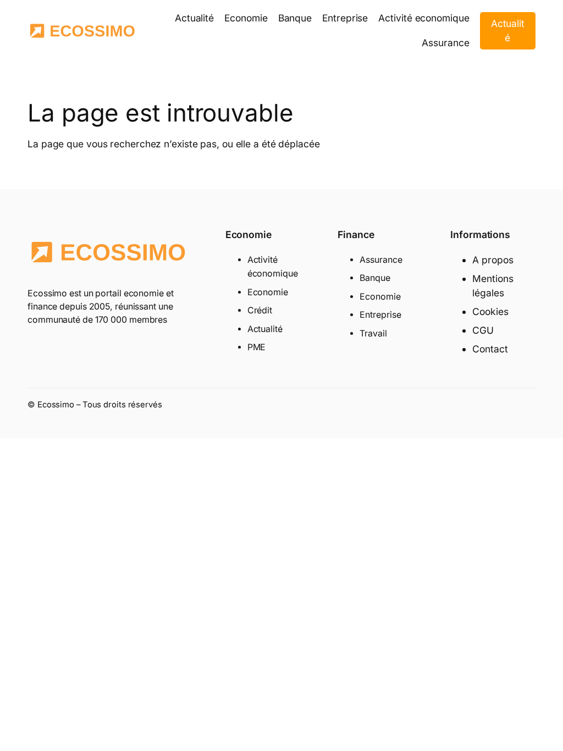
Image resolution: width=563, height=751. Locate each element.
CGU (483, 330)
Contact (489, 349)
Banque (375, 278)
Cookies (490, 311)
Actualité (508, 30)
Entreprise (380, 315)
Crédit (259, 310)
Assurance (381, 260)
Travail (373, 333)
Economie (267, 292)
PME (256, 347)
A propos (492, 260)
